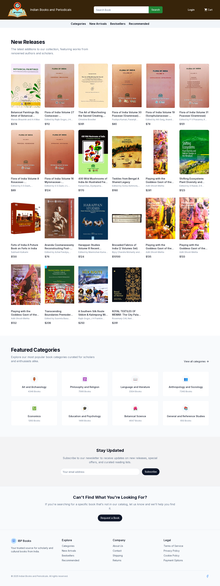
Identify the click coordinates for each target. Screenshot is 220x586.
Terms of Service (173, 545)
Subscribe (151, 471)
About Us (118, 545)
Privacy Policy (172, 550)
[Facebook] (207, 576)
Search (155, 9)
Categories (78, 23)
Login (191, 9)
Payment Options (173, 560)
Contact (117, 550)
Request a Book (110, 517)
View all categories (195, 361)
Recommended (70, 560)
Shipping (118, 555)
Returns (117, 560)
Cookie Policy (171, 555)
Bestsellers (68, 555)
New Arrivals (69, 550)
